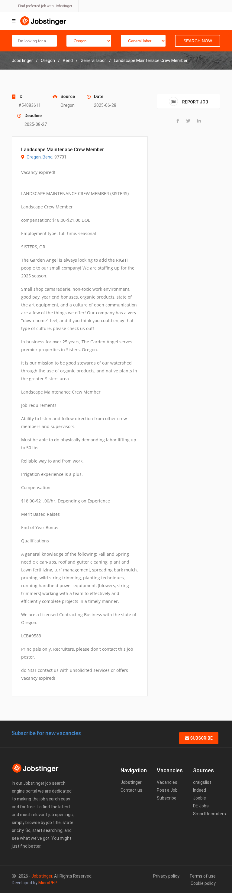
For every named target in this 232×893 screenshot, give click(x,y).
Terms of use (202, 876)
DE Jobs (201, 805)
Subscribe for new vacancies (46, 733)
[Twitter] (188, 121)
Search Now (197, 40)
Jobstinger (131, 782)
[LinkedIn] (199, 121)
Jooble (199, 798)
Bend (48, 157)
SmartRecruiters (209, 813)
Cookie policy (203, 883)
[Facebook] (177, 121)
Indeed (199, 790)
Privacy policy (166, 876)
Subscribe (201, 738)
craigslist (202, 782)
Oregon (34, 157)
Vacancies (167, 782)
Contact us (131, 790)
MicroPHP (47, 882)
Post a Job (167, 790)
